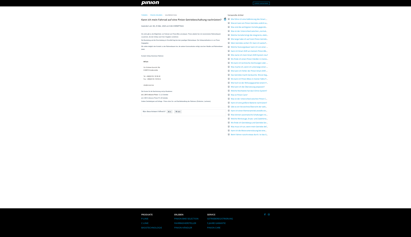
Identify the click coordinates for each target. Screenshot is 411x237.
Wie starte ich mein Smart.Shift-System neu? (249, 55)
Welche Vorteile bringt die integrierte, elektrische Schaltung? (256, 35)
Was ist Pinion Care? (239, 95)
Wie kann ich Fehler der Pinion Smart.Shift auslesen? (252, 71)
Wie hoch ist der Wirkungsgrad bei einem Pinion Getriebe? (255, 83)
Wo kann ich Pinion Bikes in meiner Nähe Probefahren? (254, 79)
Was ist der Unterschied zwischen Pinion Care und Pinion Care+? (257, 99)
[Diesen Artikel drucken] (225, 19)
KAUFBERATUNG (171, 15)
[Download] (201, 92)
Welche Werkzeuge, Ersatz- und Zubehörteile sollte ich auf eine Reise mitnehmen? (265, 118)
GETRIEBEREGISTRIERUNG (220, 218)
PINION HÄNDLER (183, 227)
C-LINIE (144, 223)
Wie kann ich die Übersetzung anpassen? (248, 87)
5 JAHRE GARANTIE (216, 223)
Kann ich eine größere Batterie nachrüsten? (249, 102)
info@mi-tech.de (149, 85)
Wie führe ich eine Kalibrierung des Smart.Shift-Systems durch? (257, 19)
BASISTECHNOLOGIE (151, 227)
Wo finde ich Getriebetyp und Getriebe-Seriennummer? (254, 122)
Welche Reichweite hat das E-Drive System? (249, 90)
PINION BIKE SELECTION (186, 218)
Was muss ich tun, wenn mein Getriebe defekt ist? (251, 126)
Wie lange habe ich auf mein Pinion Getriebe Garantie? (253, 39)
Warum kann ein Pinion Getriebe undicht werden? (251, 23)
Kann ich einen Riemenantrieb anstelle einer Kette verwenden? (257, 110)
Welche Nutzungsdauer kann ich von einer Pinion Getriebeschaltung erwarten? (263, 47)
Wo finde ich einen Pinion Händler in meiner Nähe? (252, 59)
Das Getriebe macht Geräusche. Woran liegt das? (251, 75)
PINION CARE (213, 227)
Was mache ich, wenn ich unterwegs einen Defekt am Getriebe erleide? (260, 67)
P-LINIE (144, 218)
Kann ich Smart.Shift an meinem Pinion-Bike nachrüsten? (254, 51)
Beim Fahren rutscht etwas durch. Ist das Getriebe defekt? (255, 134)
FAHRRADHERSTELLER (185, 223)
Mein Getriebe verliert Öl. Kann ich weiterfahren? (251, 43)
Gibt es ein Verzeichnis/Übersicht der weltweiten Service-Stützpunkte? (260, 106)
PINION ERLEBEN (156, 15)
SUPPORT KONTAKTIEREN (261, 3)
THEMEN (144, 15)
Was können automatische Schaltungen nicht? (250, 114)
